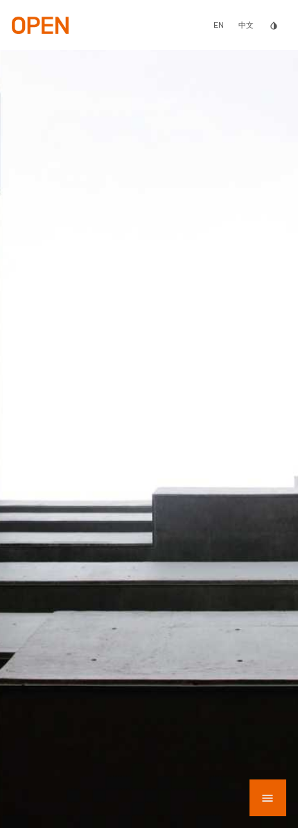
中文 (246, 25)
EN (218, 25)
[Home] (40, 24)
